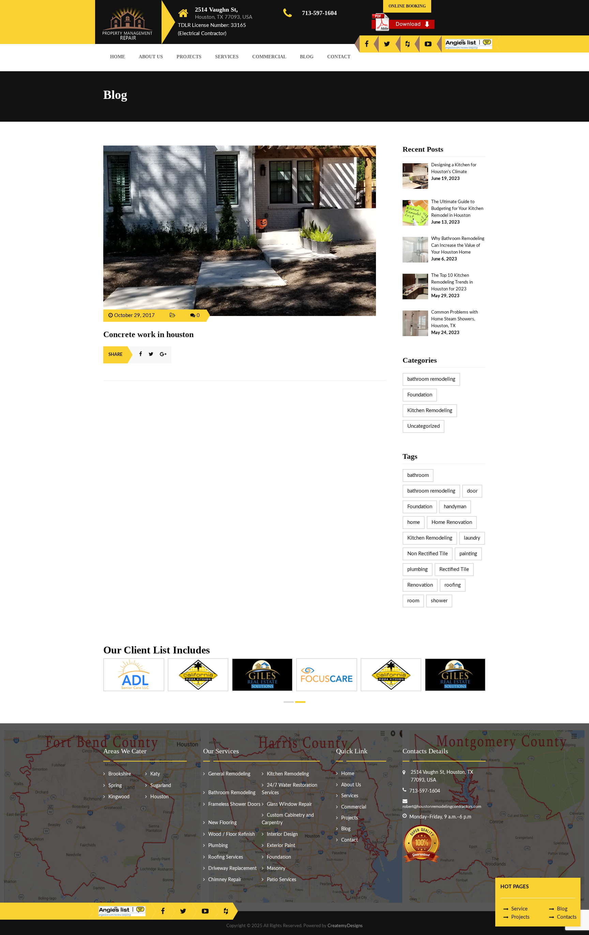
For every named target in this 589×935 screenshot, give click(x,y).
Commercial (269, 56)
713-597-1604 (319, 13)
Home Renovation (452, 522)
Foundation (419, 394)
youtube (428, 44)
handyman (455, 506)
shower (439, 600)
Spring (115, 785)
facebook (366, 44)
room (413, 600)
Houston (159, 797)
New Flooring (222, 822)
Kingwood (119, 797)
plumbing (417, 569)
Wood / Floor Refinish (231, 834)
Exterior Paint (281, 845)
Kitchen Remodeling (429, 410)
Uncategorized (423, 426)
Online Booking (407, 6)
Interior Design (282, 834)
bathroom (418, 475)
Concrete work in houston (148, 334)
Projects (189, 56)
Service (519, 908)
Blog (307, 56)
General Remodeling (229, 774)
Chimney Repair (224, 879)
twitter (387, 44)
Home (117, 56)
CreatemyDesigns (345, 926)
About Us (151, 56)
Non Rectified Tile (427, 553)
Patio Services (281, 879)
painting (468, 553)
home (413, 522)
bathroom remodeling (431, 379)
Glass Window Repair (289, 804)
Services (227, 56)
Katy (155, 774)
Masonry (276, 868)
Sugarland (160, 785)
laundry (472, 538)
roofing (452, 585)
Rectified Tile (454, 569)
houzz (407, 44)
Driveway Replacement (232, 868)
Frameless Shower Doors (234, 804)
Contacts (567, 917)
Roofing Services (225, 857)
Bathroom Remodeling (231, 792)
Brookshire (119, 774)
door (472, 491)
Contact (338, 56)
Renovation (420, 585)
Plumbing (218, 845)
